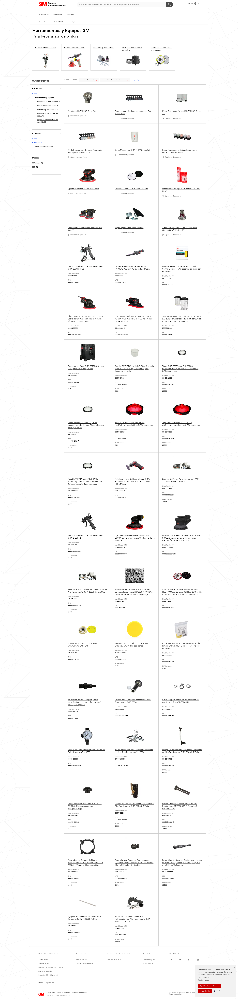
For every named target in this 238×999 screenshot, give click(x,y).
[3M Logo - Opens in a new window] (53, 4)
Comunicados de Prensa (84, 963)
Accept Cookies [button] (205, 991)
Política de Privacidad (64, 993)
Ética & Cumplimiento (46, 983)
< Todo (34, 94)
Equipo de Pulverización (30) (48, 102)
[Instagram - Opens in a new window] (198, 960)
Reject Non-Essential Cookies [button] (209, 986)
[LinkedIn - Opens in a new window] (171, 960)
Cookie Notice (203, 980)
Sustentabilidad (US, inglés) (48, 975)
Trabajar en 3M (43, 963)
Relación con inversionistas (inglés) (50, 967)
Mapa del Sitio (148, 963)
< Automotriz (37, 143)
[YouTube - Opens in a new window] (180, 960)
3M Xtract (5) (37, 163)
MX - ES (190, 3)
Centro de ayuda (149, 959)
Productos (43, 15)
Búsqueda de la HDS (113, 959)
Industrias (57, 15)
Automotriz (87, 80)
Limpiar (136, 80)
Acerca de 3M (43, 959)
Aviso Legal (51, 993)
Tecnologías (42, 979)
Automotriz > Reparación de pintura (113, 80)
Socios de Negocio (45, 971)
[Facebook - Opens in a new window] (189, 960)
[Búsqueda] (169, 4)
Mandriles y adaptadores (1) (47, 110)
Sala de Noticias (81, 959)
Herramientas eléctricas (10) (48, 106)
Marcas (70, 15)
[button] (221, 991)
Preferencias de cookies (79, 993)
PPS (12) (35, 167)
